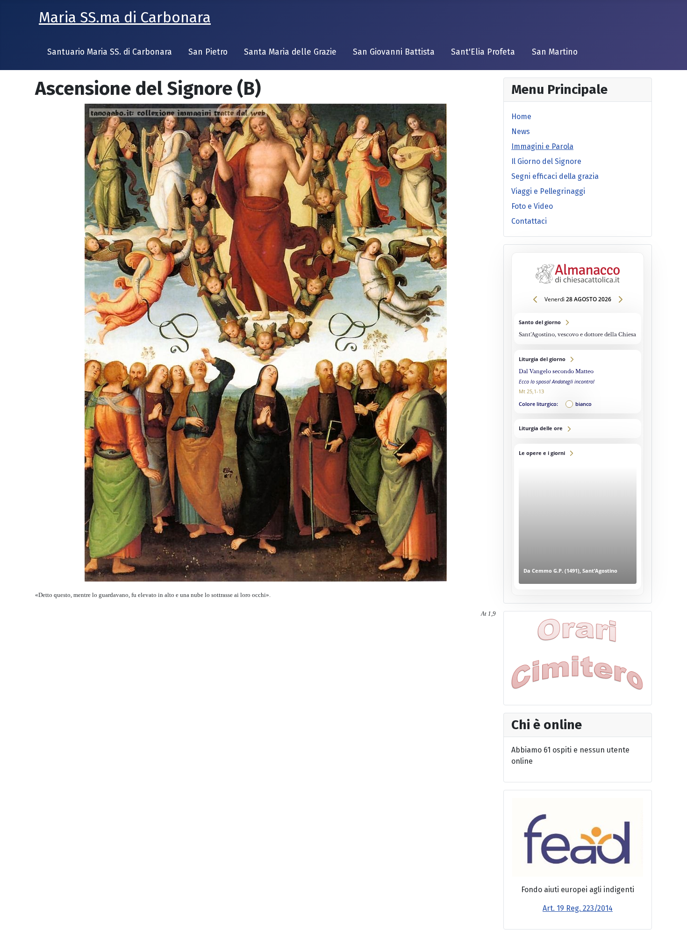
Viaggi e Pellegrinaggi (548, 191)
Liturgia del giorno (577, 382)
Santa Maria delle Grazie (290, 52)
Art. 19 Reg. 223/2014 (578, 908)
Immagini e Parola (542, 146)
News (520, 131)
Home (521, 116)
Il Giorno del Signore (546, 161)
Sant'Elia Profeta (483, 52)
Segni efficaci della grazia (555, 176)
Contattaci (529, 221)
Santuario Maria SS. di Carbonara (109, 52)
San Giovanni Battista (394, 52)
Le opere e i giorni (577, 517)
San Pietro (208, 52)
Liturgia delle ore (577, 428)
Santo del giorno (577, 328)
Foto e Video (532, 206)
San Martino (555, 52)
